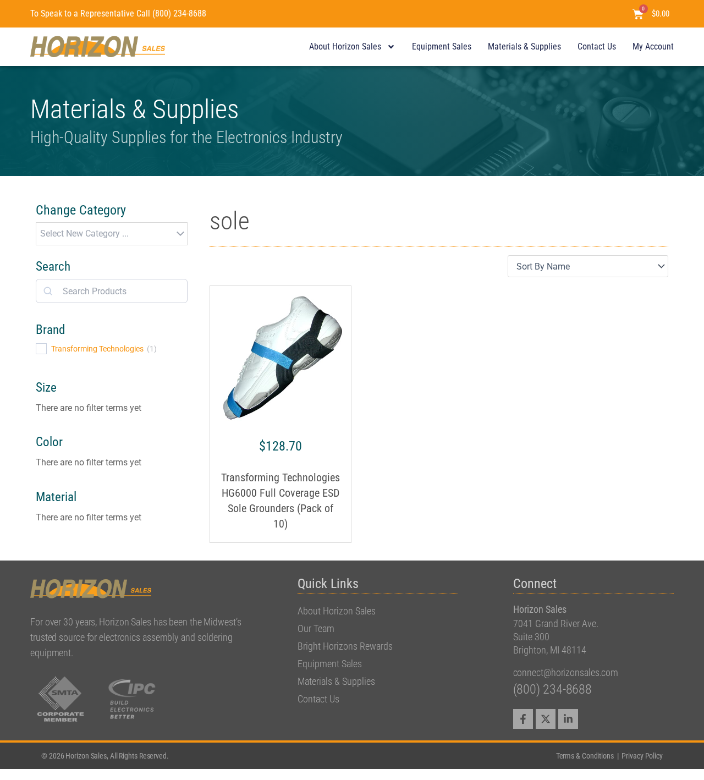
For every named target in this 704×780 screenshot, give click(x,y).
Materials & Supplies (524, 46)
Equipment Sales (441, 46)
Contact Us (597, 46)
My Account (653, 46)
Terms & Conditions (585, 755)
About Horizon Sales (345, 46)
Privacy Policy (642, 755)
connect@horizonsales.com (566, 672)
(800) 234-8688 (552, 689)
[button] (112, 233)
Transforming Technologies (97, 348)
